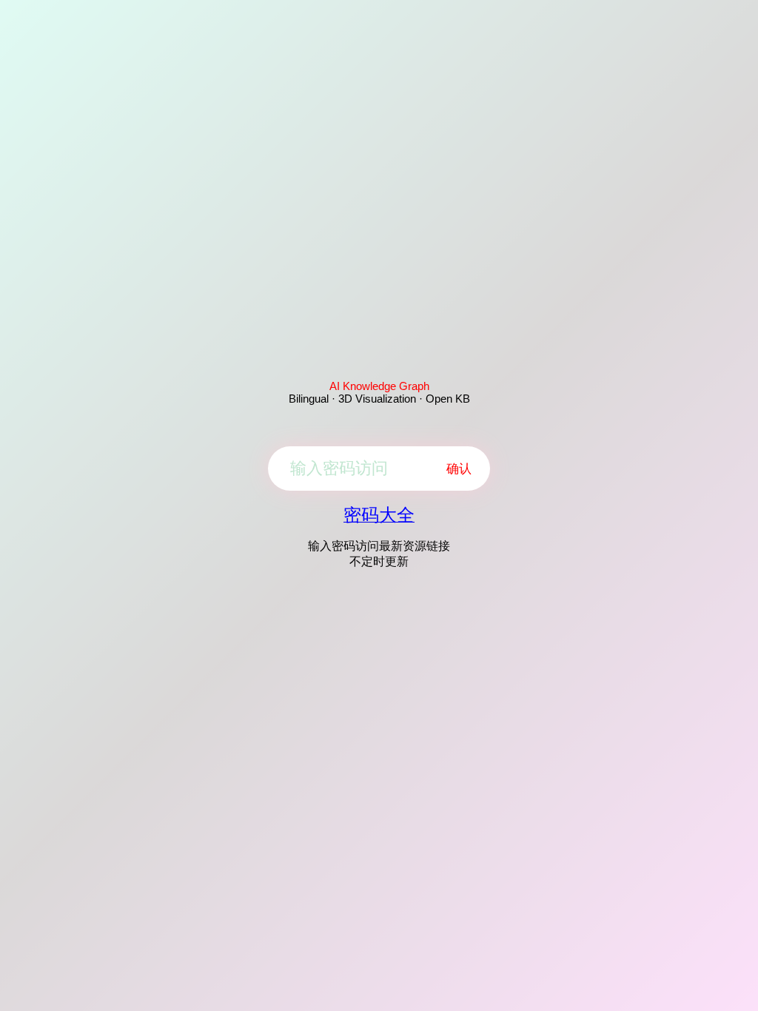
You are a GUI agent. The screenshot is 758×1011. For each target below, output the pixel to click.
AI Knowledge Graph (379, 386)
